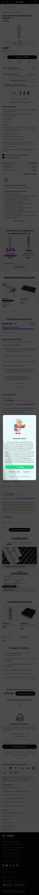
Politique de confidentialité (23, 476)
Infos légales (12, 476)
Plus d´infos (26, 472)
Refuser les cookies (14, 472)
